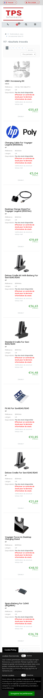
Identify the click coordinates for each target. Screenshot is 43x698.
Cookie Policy (10, 650)
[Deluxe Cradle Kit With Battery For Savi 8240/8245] (21, 264)
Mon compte (32, 2)
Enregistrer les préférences (21, 694)
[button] (26, 24)
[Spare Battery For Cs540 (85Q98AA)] (21, 592)
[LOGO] (13, 14)
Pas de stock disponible (24, 96)
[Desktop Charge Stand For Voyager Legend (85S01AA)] (21, 198)
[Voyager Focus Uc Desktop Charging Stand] (21, 526)
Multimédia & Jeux (16, 34)
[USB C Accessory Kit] (21, 70)
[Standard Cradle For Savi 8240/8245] (21, 331)
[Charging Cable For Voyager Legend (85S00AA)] (21, 133)
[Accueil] (5, 34)
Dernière (30, 50)
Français (10, 2)
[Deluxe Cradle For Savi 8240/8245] (21, 462)
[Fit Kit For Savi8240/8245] (21, 397)
